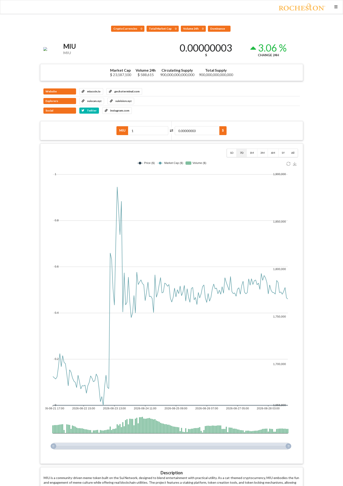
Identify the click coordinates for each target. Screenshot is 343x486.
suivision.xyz (123, 101)
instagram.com (119, 110)
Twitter (91, 110)
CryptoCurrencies (127, 28)
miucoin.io (94, 91)
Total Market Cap (162, 28)
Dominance (217, 28)
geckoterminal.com (127, 91)
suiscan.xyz (94, 101)
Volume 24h (193, 28)
